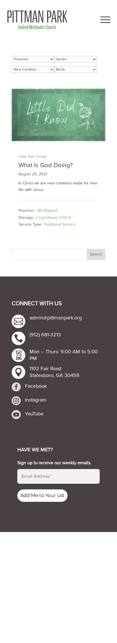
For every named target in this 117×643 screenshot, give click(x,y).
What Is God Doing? (45, 165)
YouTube (34, 414)
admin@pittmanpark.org (56, 318)
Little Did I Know (32, 156)
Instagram (36, 400)
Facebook (36, 386)
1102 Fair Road (45, 368)
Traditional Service (59, 224)
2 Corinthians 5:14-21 (53, 217)
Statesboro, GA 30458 (54, 375)
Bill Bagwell (47, 210)
